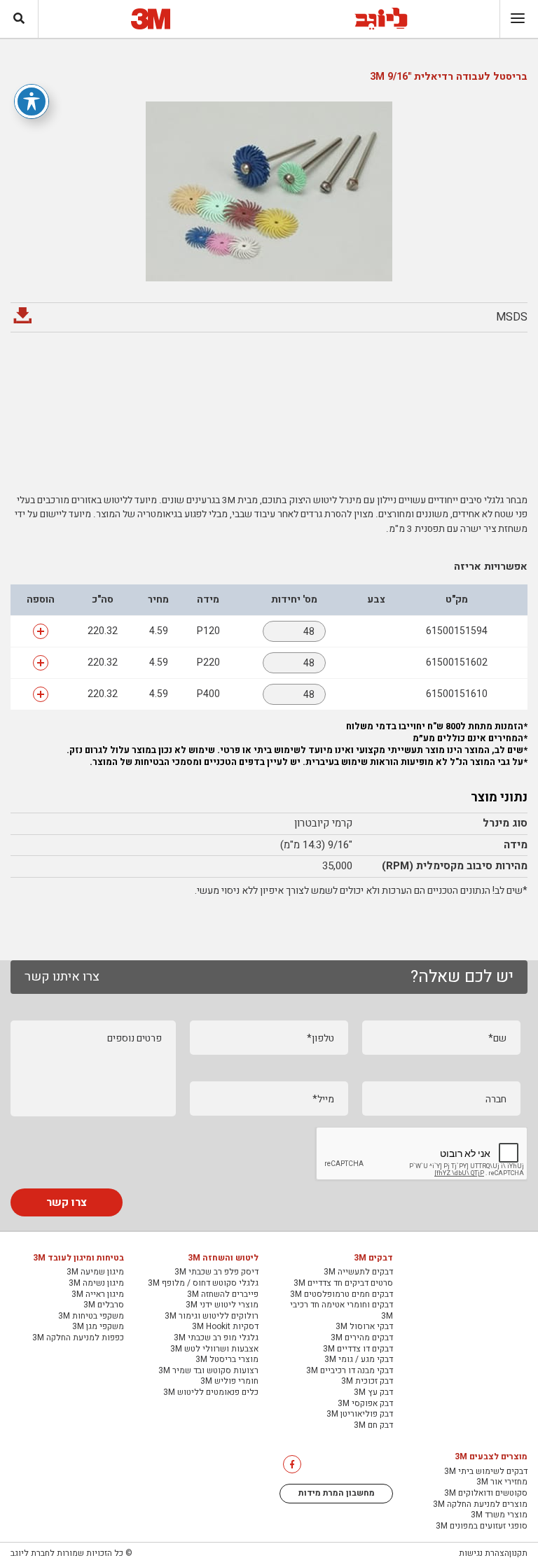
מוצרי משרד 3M (499, 1515)
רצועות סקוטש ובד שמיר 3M (208, 1371)
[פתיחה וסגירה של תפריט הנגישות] (31, 101)
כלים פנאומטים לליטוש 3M (210, 1392)
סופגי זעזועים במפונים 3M (481, 1526)
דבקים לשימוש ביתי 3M (485, 1472)
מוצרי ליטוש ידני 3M (222, 1305)
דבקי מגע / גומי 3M (358, 1360)
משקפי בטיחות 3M (91, 1316)
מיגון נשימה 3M (96, 1283)
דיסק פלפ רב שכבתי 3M (216, 1272)
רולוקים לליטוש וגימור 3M (211, 1316)
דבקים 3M (373, 1258)
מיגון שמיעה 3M (95, 1272)
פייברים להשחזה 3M (222, 1294)
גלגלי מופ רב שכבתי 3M (216, 1338)
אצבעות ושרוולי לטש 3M (214, 1349)
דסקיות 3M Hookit (225, 1327)
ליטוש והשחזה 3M (223, 1258)
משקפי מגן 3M (98, 1327)
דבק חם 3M (373, 1425)
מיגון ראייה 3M (97, 1294)
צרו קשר (66, 1202)
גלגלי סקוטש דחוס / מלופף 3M (203, 1283)
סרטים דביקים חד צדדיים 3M (343, 1283)
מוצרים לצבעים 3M (491, 1457)
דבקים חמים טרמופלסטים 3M (341, 1294)
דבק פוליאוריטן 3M (359, 1414)
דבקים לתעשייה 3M (358, 1272)
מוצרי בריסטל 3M (226, 1360)
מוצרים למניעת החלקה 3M (480, 1504)
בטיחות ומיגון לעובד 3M (78, 1258)
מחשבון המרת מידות (336, 1493)
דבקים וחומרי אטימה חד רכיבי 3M (341, 1310)
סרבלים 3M (103, 1305)
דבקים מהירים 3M (362, 1338)
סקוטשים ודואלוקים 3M (485, 1493)
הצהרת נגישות (484, 1553)
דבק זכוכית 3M (367, 1381)
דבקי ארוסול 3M (364, 1327)
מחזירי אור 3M (501, 1482)
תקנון (518, 1553)
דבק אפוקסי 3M (365, 1404)
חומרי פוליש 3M (229, 1381)
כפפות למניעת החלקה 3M (78, 1338)
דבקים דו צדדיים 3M (358, 1349)
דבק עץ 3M (373, 1392)
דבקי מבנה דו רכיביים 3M (349, 1371)
